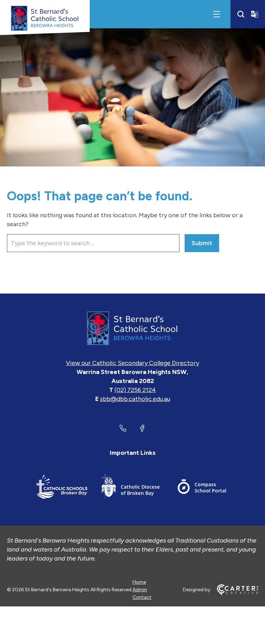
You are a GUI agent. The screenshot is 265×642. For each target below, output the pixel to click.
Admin (139, 590)
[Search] (241, 14)
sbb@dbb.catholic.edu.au (135, 399)
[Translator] (255, 14)
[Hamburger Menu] (216, 14)
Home (139, 582)
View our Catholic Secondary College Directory (132, 363)
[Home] (132, 328)
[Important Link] (61, 488)
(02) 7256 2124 (135, 390)
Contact (141, 597)
